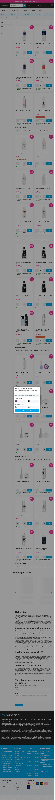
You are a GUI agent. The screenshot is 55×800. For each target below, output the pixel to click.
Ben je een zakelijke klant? (19, 404)
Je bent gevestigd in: (18, 398)
